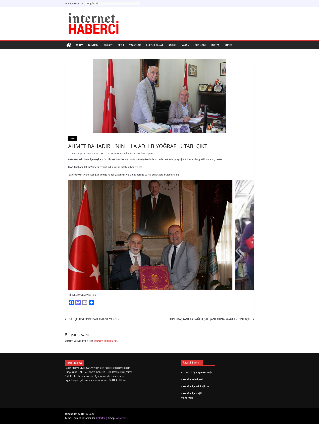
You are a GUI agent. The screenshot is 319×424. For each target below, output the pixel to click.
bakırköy (141, 153)
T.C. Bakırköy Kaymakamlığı (196, 372)
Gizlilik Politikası (117, 380)
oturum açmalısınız (105, 341)
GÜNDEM (93, 45)
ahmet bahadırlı (127, 153)
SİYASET (108, 45)
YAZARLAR (135, 45)
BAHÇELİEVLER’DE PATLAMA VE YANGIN (94, 319)
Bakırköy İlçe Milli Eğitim (195, 386)
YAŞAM (186, 45)
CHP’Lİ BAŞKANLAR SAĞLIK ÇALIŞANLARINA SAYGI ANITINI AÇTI (209, 319)
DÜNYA (215, 45)
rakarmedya (76, 153)
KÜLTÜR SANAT (154, 45)
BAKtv (79, 45)
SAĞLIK (172, 45)
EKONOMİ (200, 45)
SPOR (121, 45)
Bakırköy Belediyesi (192, 379)
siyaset (150, 153)
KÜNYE (228, 45)
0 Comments (110, 153)
